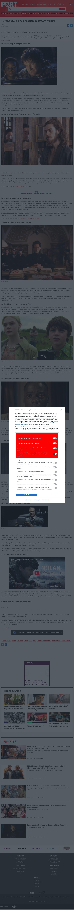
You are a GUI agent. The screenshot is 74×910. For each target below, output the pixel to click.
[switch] (55, 438)
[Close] (62, 410)
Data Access (37, 500)
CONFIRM (26, 494)
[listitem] (37, 435)
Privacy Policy (45, 500)
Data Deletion (29, 500)
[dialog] (37, 455)
